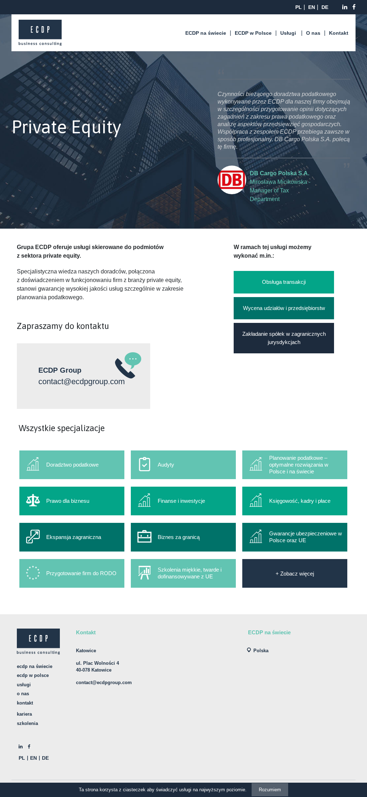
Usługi (288, 33)
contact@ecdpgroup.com (81, 381)
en (311, 7)
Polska (260, 650)
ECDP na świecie (205, 33)
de (324, 7)
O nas (313, 33)
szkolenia (27, 723)
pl (298, 7)
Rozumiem (270, 789)
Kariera (24, 714)
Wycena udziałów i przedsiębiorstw (284, 308)
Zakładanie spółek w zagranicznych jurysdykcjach (284, 338)
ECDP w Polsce (253, 33)
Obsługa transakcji (284, 282)
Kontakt (338, 33)
